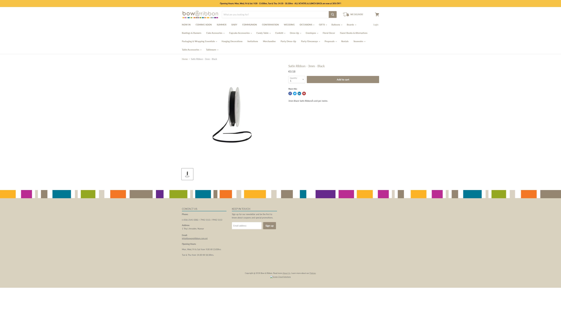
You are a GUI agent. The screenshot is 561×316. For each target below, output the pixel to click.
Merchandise (269, 41)
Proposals (330, 41)
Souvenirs (359, 41)
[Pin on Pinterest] (304, 93)
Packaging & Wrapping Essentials (198, 41)
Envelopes (311, 33)
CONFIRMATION (270, 24)
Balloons (336, 24)
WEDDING (289, 24)
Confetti (279, 33)
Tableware (211, 49)
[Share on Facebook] (290, 93)
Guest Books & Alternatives (353, 33)
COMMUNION (249, 24)
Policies (313, 273)
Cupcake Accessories (239, 33)
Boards (351, 24)
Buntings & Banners (191, 33)
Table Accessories (191, 49)
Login (375, 24)
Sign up (269, 225)
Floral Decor (329, 33)
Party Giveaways (309, 41)
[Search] (333, 14)
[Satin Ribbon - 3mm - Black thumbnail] (187, 174)
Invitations (252, 41)
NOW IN (186, 24)
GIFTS (322, 24)
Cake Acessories (214, 33)
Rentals (345, 41)
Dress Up (295, 33)
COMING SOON (204, 24)
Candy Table (262, 33)
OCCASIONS (306, 24)
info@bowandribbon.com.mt (195, 238)
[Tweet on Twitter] (295, 93)
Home (185, 59)
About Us (286, 273)
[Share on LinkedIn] (299, 93)
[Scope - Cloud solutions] (280, 277)
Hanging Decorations (232, 41)
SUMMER (221, 24)
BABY (234, 24)
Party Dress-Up (288, 41)
